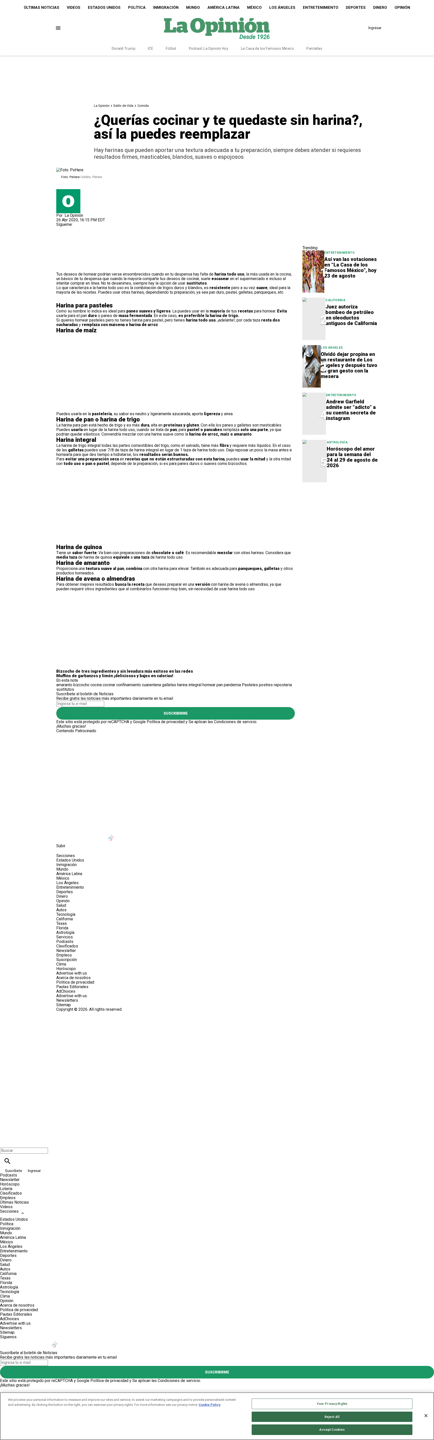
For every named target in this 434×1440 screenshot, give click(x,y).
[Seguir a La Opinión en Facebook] (62, 229)
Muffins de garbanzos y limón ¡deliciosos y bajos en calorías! (114, 675)
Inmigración (166, 7)
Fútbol (171, 48)
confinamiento (128, 684)
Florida (62, 928)
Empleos (64, 955)
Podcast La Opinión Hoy (208, 48)
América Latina (223, 7)
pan (219, 684)
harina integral (189, 684)
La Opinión (102, 106)
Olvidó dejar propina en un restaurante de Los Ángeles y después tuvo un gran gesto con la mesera (349, 365)
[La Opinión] (216, 28)
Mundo (193, 7)
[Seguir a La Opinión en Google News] (124, 834)
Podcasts (64, 941)
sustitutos (65, 689)
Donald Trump (123, 48)
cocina (96, 684)
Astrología (337, 442)
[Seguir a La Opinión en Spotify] (161, 834)
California (335, 300)
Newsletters (67, 1000)
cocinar (109, 684)
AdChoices (65, 991)
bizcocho (81, 684)
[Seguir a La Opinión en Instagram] (86, 229)
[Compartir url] (62, 266)
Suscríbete (14, 1171)
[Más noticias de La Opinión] (68, 191)
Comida (143, 106)
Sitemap (63, 1004)
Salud (61, 905)
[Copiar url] (68, 255)
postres (266, 684)
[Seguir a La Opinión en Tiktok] (111, 834)
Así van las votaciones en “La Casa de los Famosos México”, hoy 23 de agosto (350, 267)
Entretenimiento (320, 7)
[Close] (425, 1415)
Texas (61, 923)
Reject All (332, 1417)
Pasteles (250, 684)
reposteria (283, 684)
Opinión (402, 7)
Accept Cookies (332, 1429)
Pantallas (314, 48)
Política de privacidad (166, 721)
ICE (150, 48)
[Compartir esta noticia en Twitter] (87, 240)
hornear (208, 684)
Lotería (6, 1188)
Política (137, 7)
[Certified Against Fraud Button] (74, 1013)
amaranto (64, 684)
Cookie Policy (210, 1405)
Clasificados (67, 946)
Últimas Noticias (41, 7)
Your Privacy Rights (332, 1404)
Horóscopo (66, 968)
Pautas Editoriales (72, 986)
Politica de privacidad (75, 982)
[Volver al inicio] (217, 1030)
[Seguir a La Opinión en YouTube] (99, 834)
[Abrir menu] (58, 28)
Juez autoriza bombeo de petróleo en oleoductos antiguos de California (351, 315)
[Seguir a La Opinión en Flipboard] (136, 834)
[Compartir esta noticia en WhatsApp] (62, 240)
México (254, 7)
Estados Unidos (104, 7)
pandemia (232, 684)
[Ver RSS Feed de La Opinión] (172, 834)
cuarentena (151, 684)
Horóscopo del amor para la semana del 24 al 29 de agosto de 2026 (352, 457)
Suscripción (66, 959)
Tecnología (65, 914)
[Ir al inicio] (217, 754)
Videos (73, 7)
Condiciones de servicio (235, 721)
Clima (61, 964)
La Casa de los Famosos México (267, 48)
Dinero (380, 7)
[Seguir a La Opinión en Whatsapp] (148, 834)
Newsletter (66, 950)
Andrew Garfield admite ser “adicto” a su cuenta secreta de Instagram (351, 410)
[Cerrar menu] (5, 1142)
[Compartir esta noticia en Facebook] (75, 240)
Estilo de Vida (123, 106)
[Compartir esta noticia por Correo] (98, 240)
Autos (61, 910)
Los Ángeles (282, 7)
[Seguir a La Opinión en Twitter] (75, 229)
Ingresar (375, 28)
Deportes (356, 7)
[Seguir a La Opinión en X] (75, 834)
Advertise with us (71, 973)
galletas (169, 684)
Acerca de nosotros (73, 977)
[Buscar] (7, 1161)
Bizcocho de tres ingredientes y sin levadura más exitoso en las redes (124, 671)
